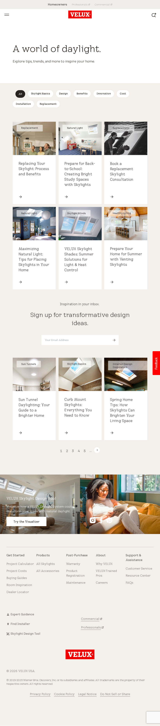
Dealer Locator (17, 592)
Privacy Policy (40, 694)
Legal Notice (87, 694)
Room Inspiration (19, 585)
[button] (156, 363)
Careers (102, 582)
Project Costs (16, 571)
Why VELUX (104, 564)
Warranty (73, 564)
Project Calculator (20, 564)
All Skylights (45, 564)
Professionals (91, 627)
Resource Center (138, 575)
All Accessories (47, 571)
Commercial (90, 619)
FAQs (129, 582)
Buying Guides (16, 578)
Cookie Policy (64, 694)
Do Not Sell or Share (115, 694)
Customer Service (139, 568)
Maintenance (75, 582)
